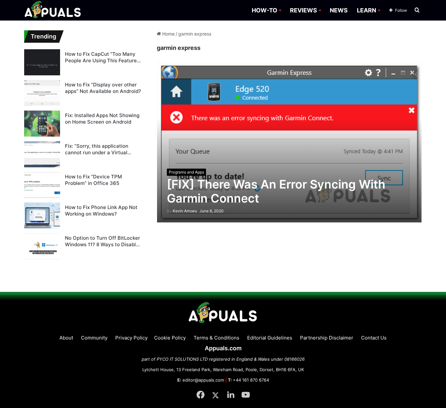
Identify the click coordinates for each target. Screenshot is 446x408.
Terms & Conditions (216, 338)
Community (94, 338)
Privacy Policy (131, 338)
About (66, 338)
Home (168, 34)
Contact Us (374, 338)
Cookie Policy (170, 338)
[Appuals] (53, 10)
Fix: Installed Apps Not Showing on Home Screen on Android (102, 118)
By (170, 210)
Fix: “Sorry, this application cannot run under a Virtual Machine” (96, 149)
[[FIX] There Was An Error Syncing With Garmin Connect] (289, 142)
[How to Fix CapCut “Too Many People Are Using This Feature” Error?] (42, 62)
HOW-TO (264, 10)
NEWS (339, 10)
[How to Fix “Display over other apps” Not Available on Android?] (42, 93)
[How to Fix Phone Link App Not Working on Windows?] (42, 216)
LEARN (366, 10)
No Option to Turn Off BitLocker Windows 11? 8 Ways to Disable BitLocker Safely (102, 241)
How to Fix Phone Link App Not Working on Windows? (101, 210)
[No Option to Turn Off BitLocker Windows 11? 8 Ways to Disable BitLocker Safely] (42, 246)
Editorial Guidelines (269, 338)
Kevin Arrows (182, 210)
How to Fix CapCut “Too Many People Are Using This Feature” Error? (102, 57)
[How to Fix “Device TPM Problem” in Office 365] (42, 185)
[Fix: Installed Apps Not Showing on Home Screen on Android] (42, 124)
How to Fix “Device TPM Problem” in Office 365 (93, 180)
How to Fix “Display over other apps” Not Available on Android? (103, 88)
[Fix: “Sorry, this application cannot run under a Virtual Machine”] (42, 154)
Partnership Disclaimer (326, 338)
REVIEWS (303, 10)
